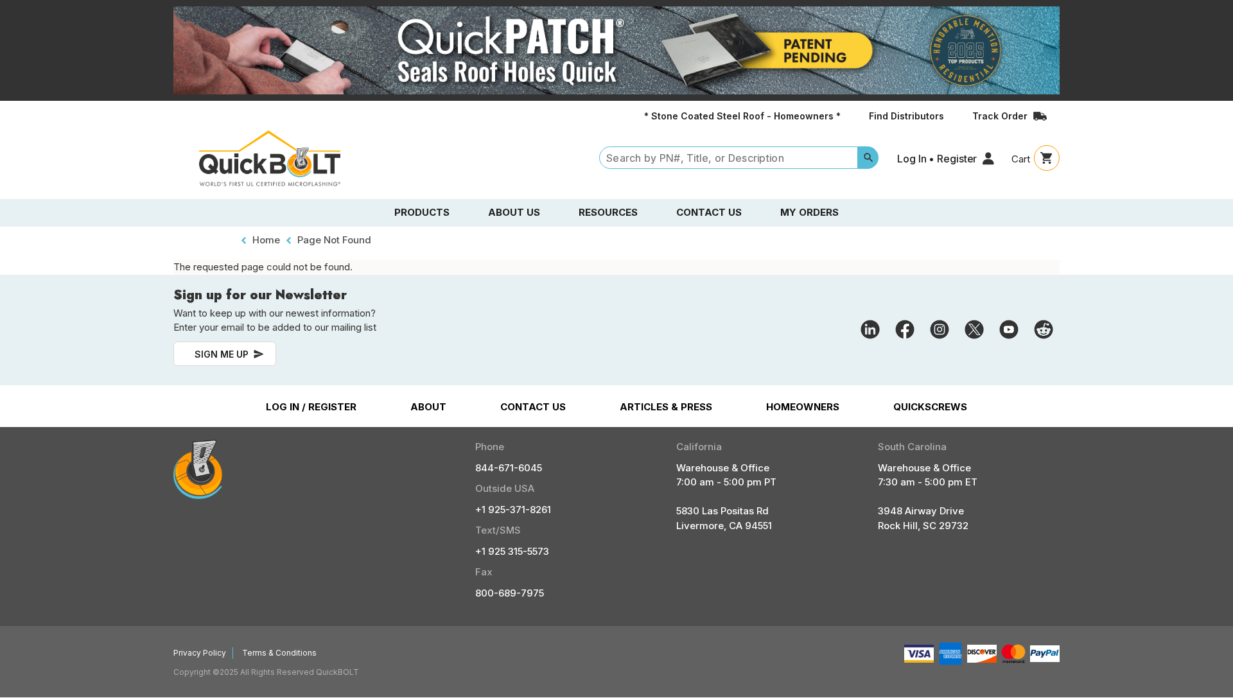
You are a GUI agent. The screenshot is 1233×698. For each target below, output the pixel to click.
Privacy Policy (199, 653)
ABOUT (428, 407)
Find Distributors (906, 115)
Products (422, 212)
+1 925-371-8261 (513, 509)
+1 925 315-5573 (512, 551)
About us (514, 212)
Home (266, 240)
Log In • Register (937, 158)
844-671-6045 (508, 468)
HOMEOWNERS (802, 407)
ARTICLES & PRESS (666, 407)
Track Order (1000, 115)
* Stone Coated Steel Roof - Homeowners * (742, 115)
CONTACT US (533, 407)
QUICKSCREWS (930, 407)
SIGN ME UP (222, 354)
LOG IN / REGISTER (311, 407)
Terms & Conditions (279, 653)
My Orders (809, 212)
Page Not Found (334, 240)
